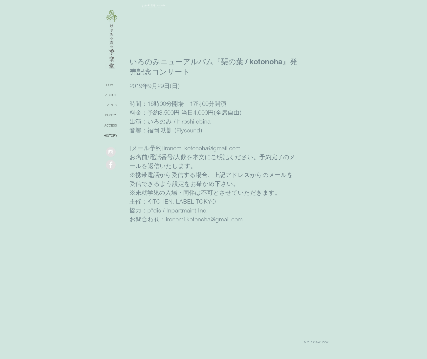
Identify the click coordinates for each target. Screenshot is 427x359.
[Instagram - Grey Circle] (111, 152)
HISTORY (110, 135)
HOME (110, 85)
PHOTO (110, 115)
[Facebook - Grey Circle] (111, 165)
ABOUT (110, 95)
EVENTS (111, 105)
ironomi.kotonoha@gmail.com (202, 148)
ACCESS (110, 125)
